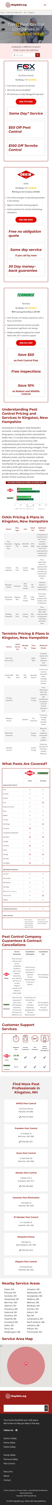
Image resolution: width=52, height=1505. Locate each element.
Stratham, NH (10, 1315)
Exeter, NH (9, 1289)
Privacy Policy (22, 1490)
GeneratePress (40, 1501)
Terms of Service (9, 1490)
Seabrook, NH (10, 1312)
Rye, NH (30, 1315)
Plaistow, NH (10, 1292)
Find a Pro (8, 1471)
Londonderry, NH (35, 1318)
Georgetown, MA (34, 1296)
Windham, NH (33, 1305)
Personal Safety (11, 1459)
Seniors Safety (10, 1438)
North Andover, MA (36, 1322)
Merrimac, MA (10, 1302)
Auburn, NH (32, 1312)
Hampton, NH (33, 1289)
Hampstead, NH (11, 1299)
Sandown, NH (10, 1296)
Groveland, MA (11, 1322)
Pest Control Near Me (14, 12)
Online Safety (10, 1447)
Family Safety (9, 1455)
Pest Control (9, 1463)
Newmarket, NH (34, 1292)
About (6, 1476)
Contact (7, 1480)
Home (2, 12)
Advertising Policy (26, 1493)
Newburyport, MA (12, 1332)
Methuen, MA (33, 1302)
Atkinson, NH (10, 1305)
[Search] (46, 1408)
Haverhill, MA (10, 1318)
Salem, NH (9, 1325)
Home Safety (9, 1442)
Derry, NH (8, 1328)
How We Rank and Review (37, 1490)
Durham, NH (32, 1309)
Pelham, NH (32, 1328)
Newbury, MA (33, 1299)
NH (25, 12)
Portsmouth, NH (34, 1332)
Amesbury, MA (11, 1309)
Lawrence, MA (33, 1325)
